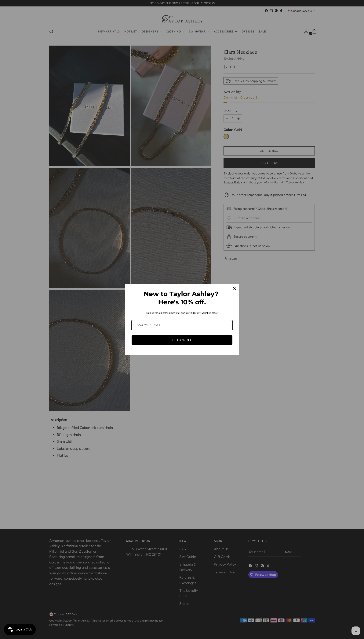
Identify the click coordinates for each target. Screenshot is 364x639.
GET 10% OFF (182, 340)
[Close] (234, 288)
